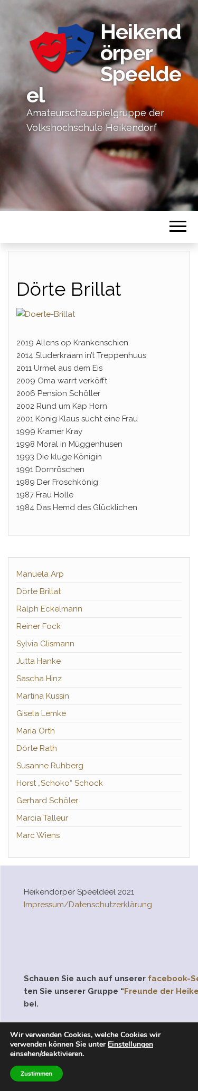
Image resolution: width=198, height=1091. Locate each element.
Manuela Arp (40, 574)
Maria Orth (35, 731)
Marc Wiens (38, 835)
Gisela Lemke (41, 713)
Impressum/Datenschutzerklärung (88, 904)
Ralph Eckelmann (49, 609)
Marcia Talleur (42, 818)
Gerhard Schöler (47, 800)
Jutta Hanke (38, 661)
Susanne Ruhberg (49, 765)
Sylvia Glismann (45, 643)
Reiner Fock (38, 626)
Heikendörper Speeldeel (103, 63)
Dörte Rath (36, 748)
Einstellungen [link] (130, 1044)
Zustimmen (36, 1073)
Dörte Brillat (38, 591)
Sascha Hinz (39, 678)
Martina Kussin (42, 696)
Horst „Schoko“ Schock (59, 783)
